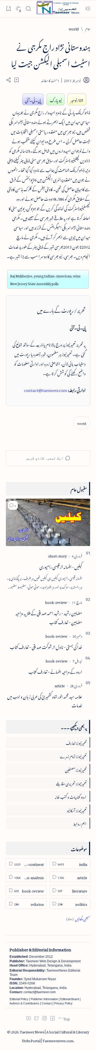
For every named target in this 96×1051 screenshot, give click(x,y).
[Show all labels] (78, 918)
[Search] (28, 8)
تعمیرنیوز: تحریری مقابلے (71, 782)
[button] (13, 505)
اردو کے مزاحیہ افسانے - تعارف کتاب (55, 671)
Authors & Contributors (24, 1003)
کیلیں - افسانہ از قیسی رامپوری (60, 566)
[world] (81, 423)
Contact (47, 1003)
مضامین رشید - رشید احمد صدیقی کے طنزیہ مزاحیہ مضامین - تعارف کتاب (48, 616)
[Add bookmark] (16, 80)
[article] (60, 685)
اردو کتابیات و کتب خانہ (70, 796)
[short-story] (57, 555)
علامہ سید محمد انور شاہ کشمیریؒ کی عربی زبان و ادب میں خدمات (44, 700)
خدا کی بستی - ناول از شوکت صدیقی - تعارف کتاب (46, 646)
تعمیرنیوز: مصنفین (75, 769)
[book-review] (56, 601)
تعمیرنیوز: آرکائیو (76, 809)
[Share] (8, 80)
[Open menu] (87, 8)
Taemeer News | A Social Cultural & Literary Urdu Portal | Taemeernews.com (54, 1035)
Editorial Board (69, 999)
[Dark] (18, 8)
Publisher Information (44, 999)
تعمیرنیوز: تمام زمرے (73, 755)
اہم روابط (79, 823)
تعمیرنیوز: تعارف (76, 742)
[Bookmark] (8, 8)
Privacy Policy (63, 1003)
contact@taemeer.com (45, 389)
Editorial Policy (19, 999)
